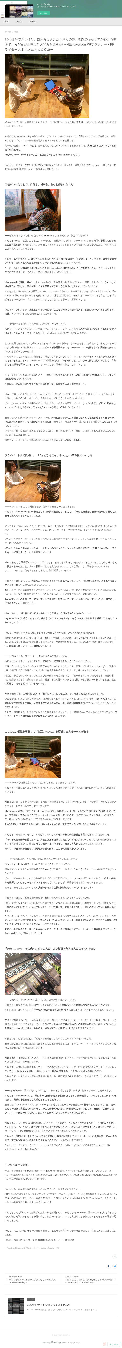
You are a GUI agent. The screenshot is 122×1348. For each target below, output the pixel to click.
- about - (19, 21)
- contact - (33, 21)
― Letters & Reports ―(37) (49, 1248)
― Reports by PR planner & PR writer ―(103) (21, 1248)
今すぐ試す (43, 13)
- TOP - (6, 21)
